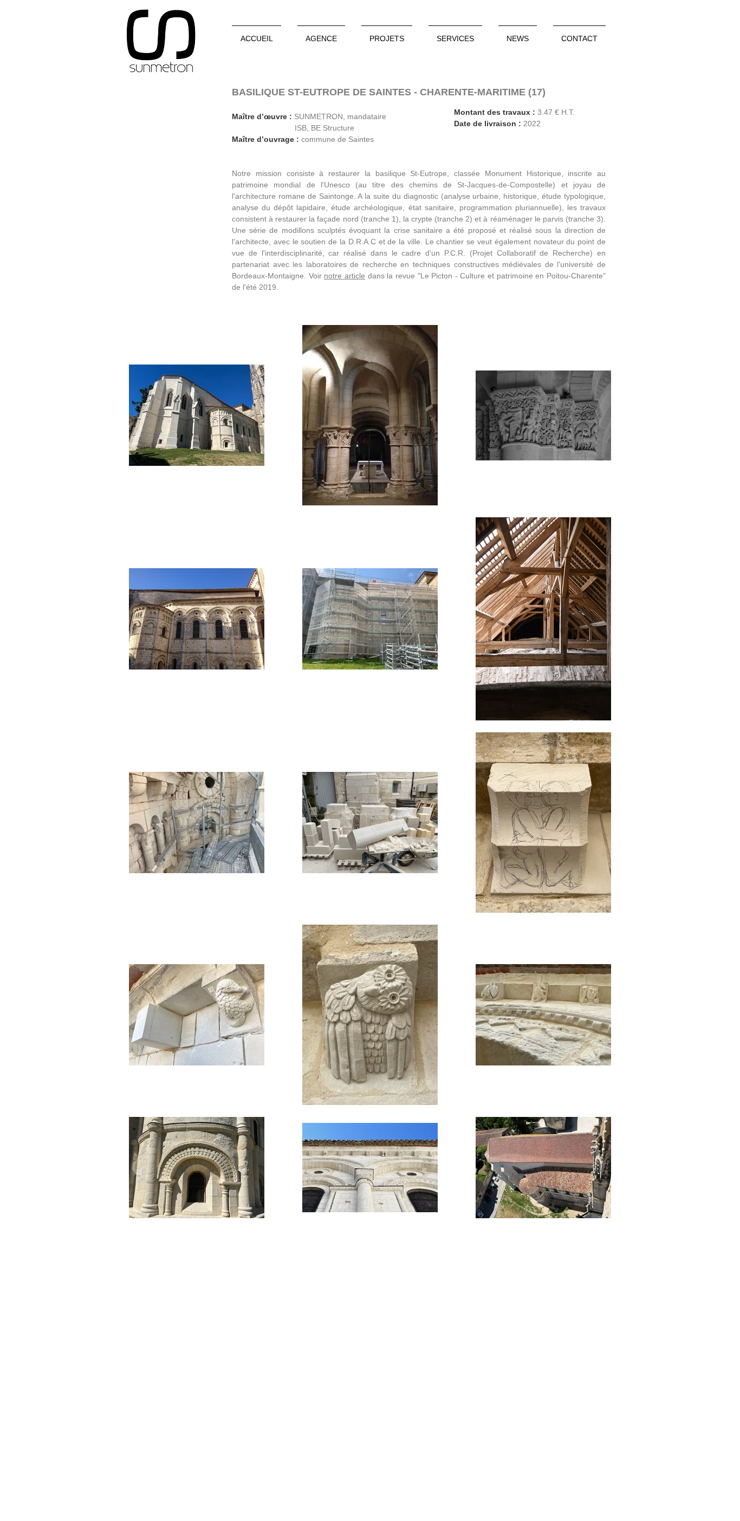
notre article (344, 275)
